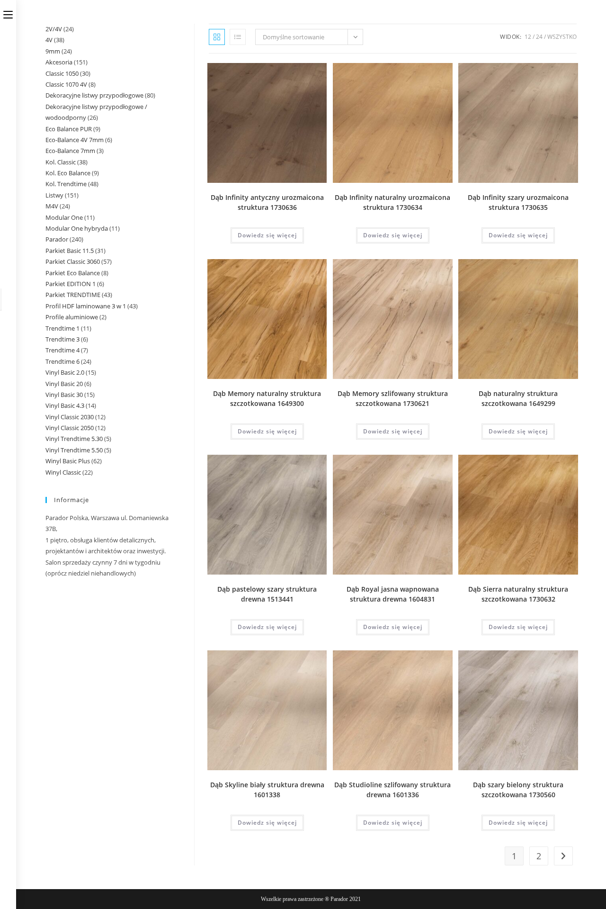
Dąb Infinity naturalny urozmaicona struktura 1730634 (392, 202)
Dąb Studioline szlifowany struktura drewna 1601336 (392, 789)
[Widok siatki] (217, 37)
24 (539, 37)
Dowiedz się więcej (267, 235)
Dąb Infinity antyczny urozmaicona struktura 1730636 (267, 202)
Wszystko (562, 37)
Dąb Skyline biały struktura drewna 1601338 (267, 789)
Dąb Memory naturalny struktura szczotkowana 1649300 (267, 398)
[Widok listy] (238, 37)
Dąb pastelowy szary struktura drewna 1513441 (267, 594)
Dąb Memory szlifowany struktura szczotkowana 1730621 (393, 398)
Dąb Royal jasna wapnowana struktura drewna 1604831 (393, 594)
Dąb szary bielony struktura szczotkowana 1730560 (518, 789)
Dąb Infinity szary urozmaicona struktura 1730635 (518, 202)
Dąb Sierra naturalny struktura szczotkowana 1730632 (518, 594)
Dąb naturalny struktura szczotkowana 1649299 (518, 398)
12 (528, 37)
